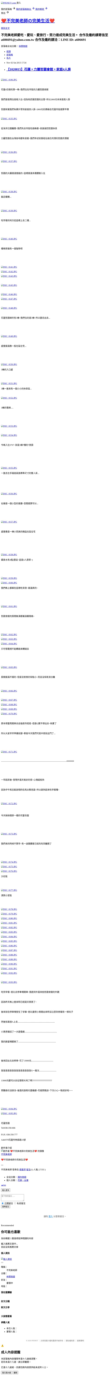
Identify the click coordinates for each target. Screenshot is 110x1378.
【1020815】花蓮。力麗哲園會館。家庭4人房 (38, 69)
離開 (15, 1373)
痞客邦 (22, 1169)
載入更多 (5, 1190)
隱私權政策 (70, 1341)
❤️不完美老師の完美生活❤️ (28, 20)
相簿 (8, 51)
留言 (28, 1169)
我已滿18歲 (6, 1373)
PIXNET (35, 1341)
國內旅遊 (22, 1177)
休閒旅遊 (23, 46)
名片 (8, 58)
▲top (3, 1185)
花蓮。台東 (23, 1180)
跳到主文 (5, 28)
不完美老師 (6, 1154)
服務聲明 (80, 1341)
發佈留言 (5, 1207)
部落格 (9, 55)
